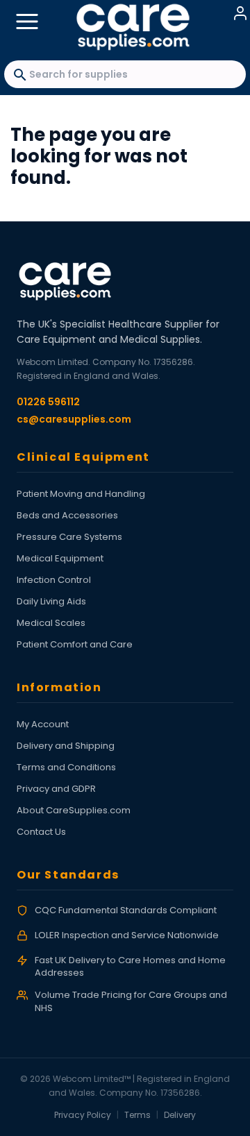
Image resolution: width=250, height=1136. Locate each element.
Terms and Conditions (66, 767)
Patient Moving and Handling (81, 493)
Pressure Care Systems (69, 536)
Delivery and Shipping (66, 745)
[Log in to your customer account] (240, 13)
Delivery (180, 1115)
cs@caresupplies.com (74, 419)
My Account (43, 724)
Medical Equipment (60, 558)
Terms (137, 1115)
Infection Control (54, 579)
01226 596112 (48, 402)
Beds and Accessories (67, 515)
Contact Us (41, 831)
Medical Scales (51, 622)
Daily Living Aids (51, 601)
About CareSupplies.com (74, 810)
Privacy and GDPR (56, 788)
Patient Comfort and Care (75, 644)
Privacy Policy (82, 1115)
